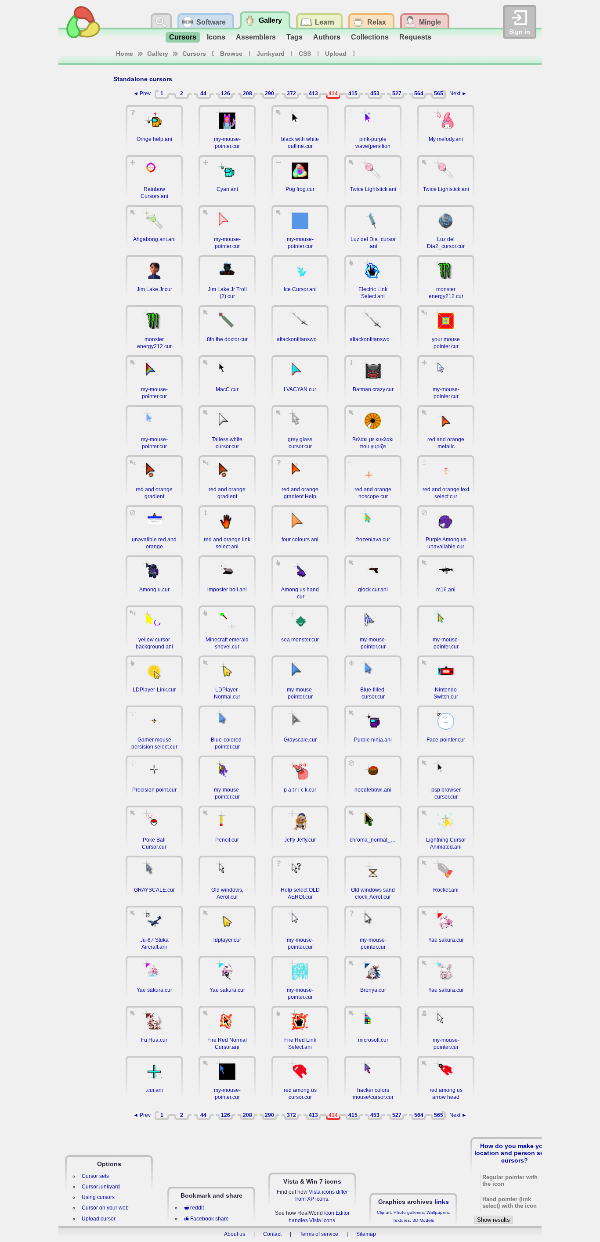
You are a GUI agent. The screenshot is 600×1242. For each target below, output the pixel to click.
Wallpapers (438, 1212)
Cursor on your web (105, 1208)
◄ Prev (142, 93)
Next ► (458, 93)
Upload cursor (99, 1219)
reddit (197, 1208)
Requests (415, 37)
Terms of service (319, 1234)
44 (203, 93)
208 (247, 93)
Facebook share (209, 1219)
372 (291, 93)
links (441, 1201)
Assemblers (256, 37)
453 (375, 93)
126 (225, 93)
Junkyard (271, 53)
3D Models (423, 1220)
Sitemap (366, 1234)
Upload (336, 53)
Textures (401, 1220)
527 (396, 93)
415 (353, 93)
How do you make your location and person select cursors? (514, 1152)
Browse (231, 53)
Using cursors (98, 1197)
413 (313, 93)
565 (438, 93)
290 (269, 93)
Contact (272, 1234)
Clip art (384, 1212)
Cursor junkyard (101, 1187)
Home (124, 53)
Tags (294, 37)
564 (418, 93)
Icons (216, 37)
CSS (305, 53)
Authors (326, 37)
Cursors (182, 37)
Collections (370, 37)
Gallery (157, 53)
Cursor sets (95, 1176)
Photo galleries (409, 1212)
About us (234, 1234)
